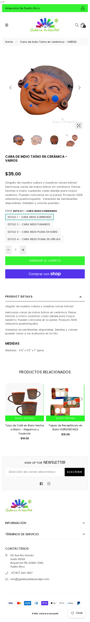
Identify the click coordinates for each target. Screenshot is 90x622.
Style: (31, 211)
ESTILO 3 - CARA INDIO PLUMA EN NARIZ (33, 232)
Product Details (19, 296)
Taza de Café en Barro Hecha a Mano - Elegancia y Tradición (24, 429)
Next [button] (79, 87)
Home (9, 42)
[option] (45, 91)
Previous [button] (10, 87)
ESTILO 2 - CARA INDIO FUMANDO (29, 224)
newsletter (44, 462)
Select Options (25, 418)
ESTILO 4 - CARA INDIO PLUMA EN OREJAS (34, 239)
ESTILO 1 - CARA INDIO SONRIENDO (29, 217)
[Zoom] (79, 125)
